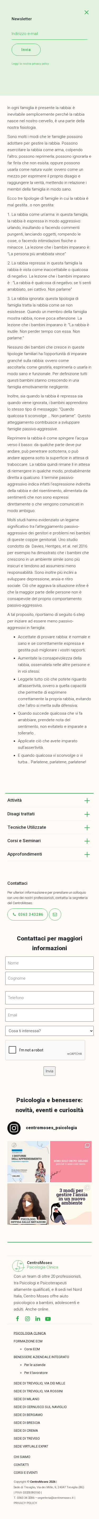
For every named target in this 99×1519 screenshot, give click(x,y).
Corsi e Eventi (25, 1473)
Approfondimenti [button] (24, 854)
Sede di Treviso (27, 1438)
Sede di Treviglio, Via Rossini (38, 1391)
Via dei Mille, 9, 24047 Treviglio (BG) (60, 1487)
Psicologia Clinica (42, 1267)
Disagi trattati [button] (21, 813)
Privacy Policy (25, 1503)
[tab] (49, 800)
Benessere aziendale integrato (41, 1357)
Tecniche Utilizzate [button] (26, 827)
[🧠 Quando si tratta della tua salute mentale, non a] (28, 1204)
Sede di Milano (26, 1399)
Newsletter (22, 19)
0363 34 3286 (25, 1498)
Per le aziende (34, 1365)
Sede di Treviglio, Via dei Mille (39, 1383)
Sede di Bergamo (28, 1415)
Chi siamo (22, 1457)
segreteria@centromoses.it (55, 1498)
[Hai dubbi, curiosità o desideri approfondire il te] (28, 1161)
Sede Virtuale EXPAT (31, 1446)
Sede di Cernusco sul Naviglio (40, 1407)
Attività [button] (14, 800)
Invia (26, 50)
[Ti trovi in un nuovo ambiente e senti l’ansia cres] (71, 1204)
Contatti (21, 1465)
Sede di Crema (26, 1431)
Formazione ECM (28, 1341)
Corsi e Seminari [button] (24, 840)
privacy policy (40, 63)
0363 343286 (30, 914)
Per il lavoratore (36, 1373)
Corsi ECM (32, 1349)
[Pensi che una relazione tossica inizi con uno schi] (71, 1161)
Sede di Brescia (27, 1423)
